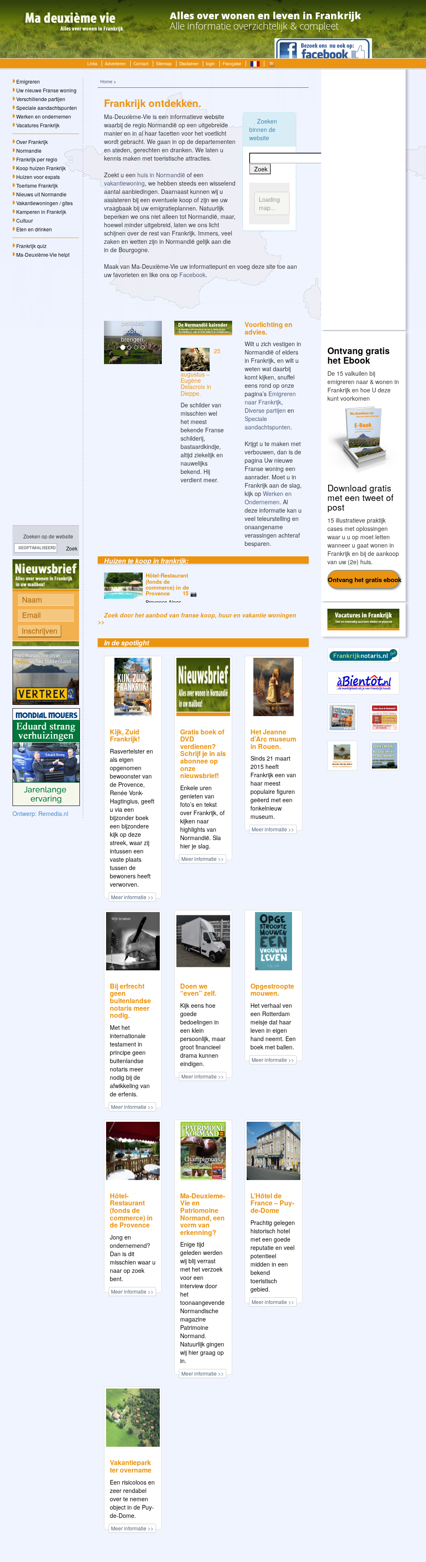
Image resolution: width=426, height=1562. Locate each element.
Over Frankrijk (32, 141)
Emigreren (28, 81)
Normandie (29, 150)
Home (106, 81)
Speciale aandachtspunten (46, 107)
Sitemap (164, 64)
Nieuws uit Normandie (41, 194)
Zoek (71, 548)
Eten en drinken (34, 229)
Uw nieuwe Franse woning (46, 90)
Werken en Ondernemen (268, 497)
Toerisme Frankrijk (37, 185)
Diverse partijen (265, 410)
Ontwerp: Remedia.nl (40, 813)
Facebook (192, 274)
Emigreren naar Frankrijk (270, 397)
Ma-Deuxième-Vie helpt (42, 254)
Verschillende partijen (40, 98)
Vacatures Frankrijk (37, 125)
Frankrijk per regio (36, 159)
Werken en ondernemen (43, 116)
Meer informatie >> (132, 896)
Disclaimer (188, 64)
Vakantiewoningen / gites (44, 202)
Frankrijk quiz (31, 245)
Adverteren (115, 64)
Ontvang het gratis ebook (364, 579)
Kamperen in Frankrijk (41, 211)
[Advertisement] (45, 392)
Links (92, 64)
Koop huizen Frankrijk (41, 167)
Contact (141, 64)
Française (232, 64)
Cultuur (24, 220)
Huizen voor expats (38, 176)
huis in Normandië (161, 175)
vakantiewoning (124, 183)
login (210, 64)
